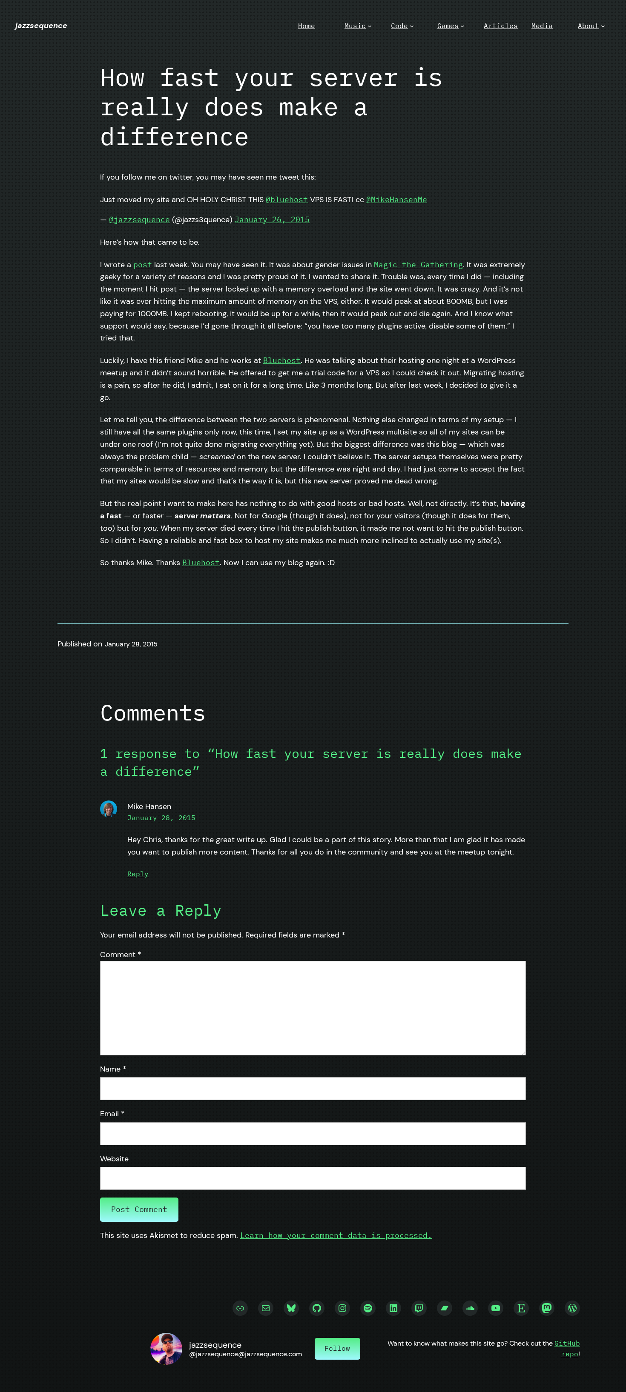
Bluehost (282, 360)
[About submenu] (603, 26)
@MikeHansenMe (396, 199)
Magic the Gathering (418, 264)
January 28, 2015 (161, 817)
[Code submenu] (412, 26)
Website (114, 1159)
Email (112, 1114)
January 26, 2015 (272, 219)
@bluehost (287, 199)
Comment (120, 954)
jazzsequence (41, 25)
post (142, 264)
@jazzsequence (139, 219)
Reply (138, 873)
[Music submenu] (370, 26)
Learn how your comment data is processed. (336, 1235)
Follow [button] (337, 1348)
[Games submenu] (462, 26)
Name (113, 1069)
